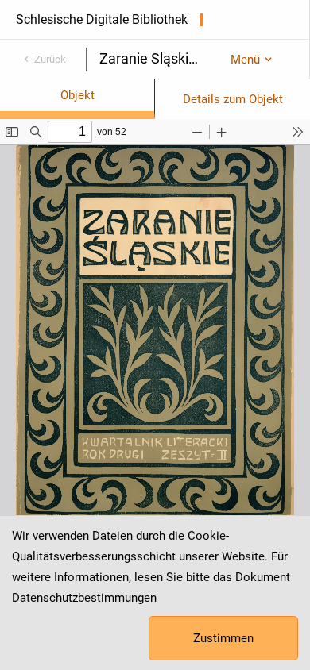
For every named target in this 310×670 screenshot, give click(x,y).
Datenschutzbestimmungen (84, 598)
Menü (245, 59)
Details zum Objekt (233, 99)
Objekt (77, 95)
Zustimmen (223, 638)
